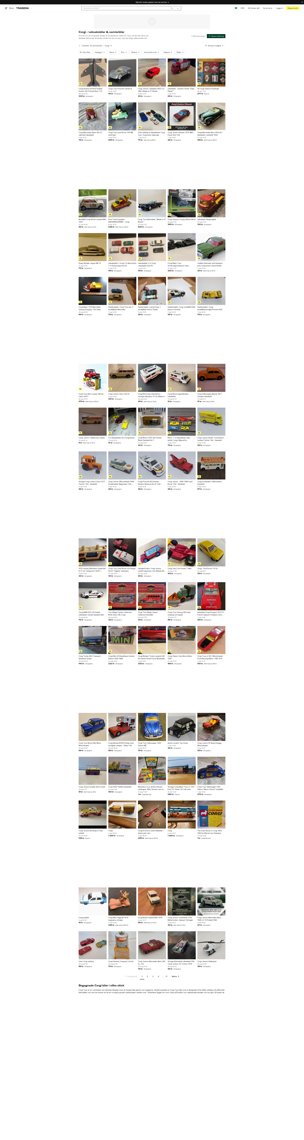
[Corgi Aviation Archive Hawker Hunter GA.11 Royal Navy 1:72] (93, 73)
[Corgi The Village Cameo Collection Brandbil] (152, 596)
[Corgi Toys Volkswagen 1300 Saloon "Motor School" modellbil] (211, 771)
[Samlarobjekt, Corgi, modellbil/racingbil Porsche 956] (211, 291)
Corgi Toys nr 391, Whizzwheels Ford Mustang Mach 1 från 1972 (210, 657)
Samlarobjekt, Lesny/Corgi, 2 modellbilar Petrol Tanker (149, 308)
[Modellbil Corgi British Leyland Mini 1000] (93, 203)
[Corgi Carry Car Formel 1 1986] (182, 552)
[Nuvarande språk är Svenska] (236, 8)
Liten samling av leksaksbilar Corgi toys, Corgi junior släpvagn (151, 133)
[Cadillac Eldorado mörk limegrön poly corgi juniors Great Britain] (211, 247)
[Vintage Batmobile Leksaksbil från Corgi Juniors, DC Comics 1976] (182, 945)
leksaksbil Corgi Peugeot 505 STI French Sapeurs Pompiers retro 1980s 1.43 (210, 613)
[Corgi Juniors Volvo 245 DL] (122, 378)
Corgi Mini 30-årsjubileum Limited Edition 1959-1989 (121, 657)
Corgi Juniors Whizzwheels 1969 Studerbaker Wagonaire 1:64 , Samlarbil (121, 483)
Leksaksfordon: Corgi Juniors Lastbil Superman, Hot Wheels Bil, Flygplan (151, 569)
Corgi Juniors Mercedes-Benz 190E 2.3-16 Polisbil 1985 (209, 919)
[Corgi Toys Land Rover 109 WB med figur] (122, 116)
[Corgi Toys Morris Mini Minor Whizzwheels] (93, 727)
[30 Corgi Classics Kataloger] (211, 73)
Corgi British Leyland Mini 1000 (150, 918)
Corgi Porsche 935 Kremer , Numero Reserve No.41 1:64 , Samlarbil (149, 483)
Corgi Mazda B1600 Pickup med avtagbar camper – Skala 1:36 (121, 744)
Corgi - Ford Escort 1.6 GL (207, 568)
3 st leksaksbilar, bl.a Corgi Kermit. (121, 438)
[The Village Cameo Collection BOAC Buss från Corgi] (122, 596)
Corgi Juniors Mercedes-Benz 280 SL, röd (151, 962)
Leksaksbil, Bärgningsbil (206, 219)
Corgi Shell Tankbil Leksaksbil (119, 787)
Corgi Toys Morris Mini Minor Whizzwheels (90, 744)
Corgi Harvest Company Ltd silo (120, 961)
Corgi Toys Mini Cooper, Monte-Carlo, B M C (91, 395)
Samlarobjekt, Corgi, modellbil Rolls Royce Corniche (181, 308)
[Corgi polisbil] (93, 901)
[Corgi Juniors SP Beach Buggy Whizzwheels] (211, 727)
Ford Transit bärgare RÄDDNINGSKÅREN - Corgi (118, 220)
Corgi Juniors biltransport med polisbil (91, 832)
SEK (242, 8)
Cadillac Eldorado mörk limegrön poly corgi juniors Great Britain (210, 264)
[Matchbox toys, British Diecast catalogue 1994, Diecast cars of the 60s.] (152, 771)
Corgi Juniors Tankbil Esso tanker (92, 438)
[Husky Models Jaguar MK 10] (93, 247)
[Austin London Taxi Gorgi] (182, 727)
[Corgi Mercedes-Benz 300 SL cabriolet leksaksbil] (93, 116)
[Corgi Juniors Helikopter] (211, 945)
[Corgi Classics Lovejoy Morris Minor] (182, 203)
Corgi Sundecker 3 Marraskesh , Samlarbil (210, 483)
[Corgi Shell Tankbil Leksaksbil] (122, 771)
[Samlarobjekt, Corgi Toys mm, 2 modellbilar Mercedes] (122, 291)
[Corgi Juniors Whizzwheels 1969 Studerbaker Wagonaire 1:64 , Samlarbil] (122, 465)
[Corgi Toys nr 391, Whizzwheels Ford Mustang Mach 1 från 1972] (211, 640)
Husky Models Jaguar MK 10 (90, 263)
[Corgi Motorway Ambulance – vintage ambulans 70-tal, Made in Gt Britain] (152, 378)
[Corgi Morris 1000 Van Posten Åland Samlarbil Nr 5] (152, 422)
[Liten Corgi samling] (93, 945)
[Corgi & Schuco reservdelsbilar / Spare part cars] (152, 815)
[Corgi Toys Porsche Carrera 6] (122, 73)
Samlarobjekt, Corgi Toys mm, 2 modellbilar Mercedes (120, 308)
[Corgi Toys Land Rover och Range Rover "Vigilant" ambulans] (122, 552)
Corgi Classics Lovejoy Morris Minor (182, 219)
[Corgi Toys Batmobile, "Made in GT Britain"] (152, 203)
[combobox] (128, 8)
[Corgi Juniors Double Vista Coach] (93, 771)
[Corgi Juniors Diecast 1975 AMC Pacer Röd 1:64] (182, 116)
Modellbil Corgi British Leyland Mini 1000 (92, 220)
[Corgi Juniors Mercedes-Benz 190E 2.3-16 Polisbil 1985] (211, 901)
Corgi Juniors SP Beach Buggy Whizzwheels (209, 744)
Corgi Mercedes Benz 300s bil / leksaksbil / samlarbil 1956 (209, 133)
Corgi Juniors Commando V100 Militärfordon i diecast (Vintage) (180, 919)
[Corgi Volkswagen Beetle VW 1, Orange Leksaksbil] (211, 378)
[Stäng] (302, 2)
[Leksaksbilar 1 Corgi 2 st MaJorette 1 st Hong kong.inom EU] (122, 247)
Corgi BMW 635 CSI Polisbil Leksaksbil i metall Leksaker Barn (91, 613)
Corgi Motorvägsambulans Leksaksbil (178, 395)
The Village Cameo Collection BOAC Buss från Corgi (120, 613)
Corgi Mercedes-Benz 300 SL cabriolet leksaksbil (90, 133)
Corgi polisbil (84, 918)
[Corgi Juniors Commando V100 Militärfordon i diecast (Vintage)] (182, 901)
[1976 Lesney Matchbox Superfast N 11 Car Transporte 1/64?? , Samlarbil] (93, 552)
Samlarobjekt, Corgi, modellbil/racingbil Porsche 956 (209, 308)
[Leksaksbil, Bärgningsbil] (211, 203)
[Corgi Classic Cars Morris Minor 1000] (182, 640)
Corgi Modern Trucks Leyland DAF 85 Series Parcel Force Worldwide (151, 657)
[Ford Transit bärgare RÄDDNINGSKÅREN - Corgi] (122, 203)
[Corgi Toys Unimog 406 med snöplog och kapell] (182, 596)
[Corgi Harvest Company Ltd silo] (122, 945)
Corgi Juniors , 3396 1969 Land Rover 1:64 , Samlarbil (180, 483)
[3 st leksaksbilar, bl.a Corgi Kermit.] (122, 422)
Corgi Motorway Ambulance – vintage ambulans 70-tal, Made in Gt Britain (151, 395)
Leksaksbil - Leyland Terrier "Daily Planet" (181, 90)
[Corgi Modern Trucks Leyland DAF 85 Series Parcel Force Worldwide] (152, 640)
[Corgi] (122, 815)
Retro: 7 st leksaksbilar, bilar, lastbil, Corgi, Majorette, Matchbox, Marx (179, 439)
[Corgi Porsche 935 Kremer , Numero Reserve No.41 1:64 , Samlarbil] (152, 465)
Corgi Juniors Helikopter (207, 961)
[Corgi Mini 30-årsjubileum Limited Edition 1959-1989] (122, 640)
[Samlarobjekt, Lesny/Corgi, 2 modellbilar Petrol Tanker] (152, 291)
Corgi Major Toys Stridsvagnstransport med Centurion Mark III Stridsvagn (179, 264)
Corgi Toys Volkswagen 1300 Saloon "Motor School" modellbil (210, 788)
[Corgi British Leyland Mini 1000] (152, 901)
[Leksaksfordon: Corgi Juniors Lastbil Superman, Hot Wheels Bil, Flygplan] (152, 552)
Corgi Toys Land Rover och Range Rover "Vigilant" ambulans (121, 569)
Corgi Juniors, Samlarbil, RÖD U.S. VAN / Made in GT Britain (151, 90)
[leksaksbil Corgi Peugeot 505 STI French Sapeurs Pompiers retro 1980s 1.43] (211, 596)
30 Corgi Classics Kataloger (208, 89)
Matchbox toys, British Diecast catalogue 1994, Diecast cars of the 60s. (151, 788)
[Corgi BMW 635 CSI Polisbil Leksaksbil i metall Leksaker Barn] (93, 596)
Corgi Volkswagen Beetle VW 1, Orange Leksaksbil (209, 395)
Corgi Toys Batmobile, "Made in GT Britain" (152, 220)
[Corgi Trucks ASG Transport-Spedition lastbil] (93, 640)
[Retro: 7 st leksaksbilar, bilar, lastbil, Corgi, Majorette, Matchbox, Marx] (182, 422)
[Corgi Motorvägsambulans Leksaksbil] (182, 378)
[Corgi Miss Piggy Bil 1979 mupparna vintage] (122, 901)
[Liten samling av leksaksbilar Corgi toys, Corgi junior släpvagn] (152, 116)
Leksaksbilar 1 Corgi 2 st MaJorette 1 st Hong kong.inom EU (122, 264)
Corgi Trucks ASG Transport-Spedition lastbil (90, 657)
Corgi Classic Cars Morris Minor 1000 (180, 657)
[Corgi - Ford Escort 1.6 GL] (211, 552)
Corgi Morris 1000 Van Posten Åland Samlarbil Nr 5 (150, 439)
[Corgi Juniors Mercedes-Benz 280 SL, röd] (152, 945)
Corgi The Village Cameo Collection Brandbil (148, 613)
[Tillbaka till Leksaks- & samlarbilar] (80, 45)
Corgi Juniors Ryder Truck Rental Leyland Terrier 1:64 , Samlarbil (210, 439)
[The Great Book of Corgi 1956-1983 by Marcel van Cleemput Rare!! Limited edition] (211, 815)
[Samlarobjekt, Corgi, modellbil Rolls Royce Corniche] (182, 291)
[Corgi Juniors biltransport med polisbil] (93, 815)
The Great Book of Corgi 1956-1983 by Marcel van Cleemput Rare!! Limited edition (209, 832)
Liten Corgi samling (86, 961)
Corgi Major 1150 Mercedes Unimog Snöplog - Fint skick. (90, 308)
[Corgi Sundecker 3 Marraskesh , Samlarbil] (211, 465)
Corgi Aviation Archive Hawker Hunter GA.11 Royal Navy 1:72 (90, 90)
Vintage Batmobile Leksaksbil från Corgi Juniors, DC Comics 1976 (181, 962)
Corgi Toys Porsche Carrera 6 (120, 89)
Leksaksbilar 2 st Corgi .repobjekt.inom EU (147, 264)
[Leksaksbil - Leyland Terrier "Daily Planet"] (182, 73)
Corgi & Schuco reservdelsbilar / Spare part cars (151, 832)
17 (166, 976)
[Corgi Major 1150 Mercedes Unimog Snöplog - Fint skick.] (93, 291)
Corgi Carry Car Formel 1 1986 (179, 568)
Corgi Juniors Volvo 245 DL (119, 394)
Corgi (110, 831)
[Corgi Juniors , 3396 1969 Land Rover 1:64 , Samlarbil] (182, 465)
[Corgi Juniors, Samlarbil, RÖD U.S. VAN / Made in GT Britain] (152, 73)
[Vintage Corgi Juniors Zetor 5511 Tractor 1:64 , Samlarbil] (93, 465)
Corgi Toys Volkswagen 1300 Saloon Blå (149, 744)
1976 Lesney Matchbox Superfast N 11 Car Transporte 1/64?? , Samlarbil (92, 569)
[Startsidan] (22, 8)
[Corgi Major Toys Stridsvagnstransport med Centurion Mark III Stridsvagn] (182, 247)
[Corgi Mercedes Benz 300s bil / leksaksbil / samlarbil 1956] (211, 116)
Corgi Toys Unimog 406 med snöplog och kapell (179, 613)
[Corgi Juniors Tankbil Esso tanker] (93, 422)
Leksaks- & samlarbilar (92, 46)
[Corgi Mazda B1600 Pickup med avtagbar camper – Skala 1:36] (122, 727)
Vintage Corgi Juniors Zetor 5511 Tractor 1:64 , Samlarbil (92, 483)
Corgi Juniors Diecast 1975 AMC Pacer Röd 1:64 (180, 133)
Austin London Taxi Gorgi (178, 743)
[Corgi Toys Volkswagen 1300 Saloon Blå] (152, 727)
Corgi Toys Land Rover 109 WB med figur (120, 133)
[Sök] (171, 8)
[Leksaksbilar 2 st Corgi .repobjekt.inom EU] (152, 247)
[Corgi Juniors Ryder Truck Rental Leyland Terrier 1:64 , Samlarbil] (211, 422)
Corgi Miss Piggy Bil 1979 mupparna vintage (118, 919)
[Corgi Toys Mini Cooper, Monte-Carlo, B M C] (93, 378)
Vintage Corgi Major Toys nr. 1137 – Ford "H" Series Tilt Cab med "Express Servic (182, 788)
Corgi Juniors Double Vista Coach (92, 787)
